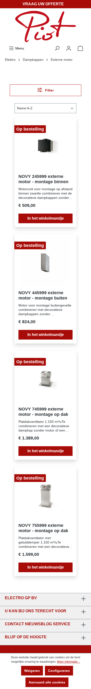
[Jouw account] (68, 48)
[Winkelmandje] (80, 48)
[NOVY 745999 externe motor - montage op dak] (45, 379)
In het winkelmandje (45, 218)
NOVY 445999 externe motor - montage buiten (42, 295)
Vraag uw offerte (43, 4)
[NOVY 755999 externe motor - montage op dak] (45, 495)
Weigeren (32, 671)
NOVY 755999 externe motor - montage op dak (43, 528)
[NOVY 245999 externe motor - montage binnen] (45, 146)
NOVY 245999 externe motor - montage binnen (43, 179)
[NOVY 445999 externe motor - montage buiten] (45, 262)
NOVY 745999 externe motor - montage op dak (43, 412)
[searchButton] (57, 48)
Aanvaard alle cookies (47, 682)
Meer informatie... (68, 661)
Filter (49, 90)
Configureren (59, 671)
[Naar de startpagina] (45, 26)
